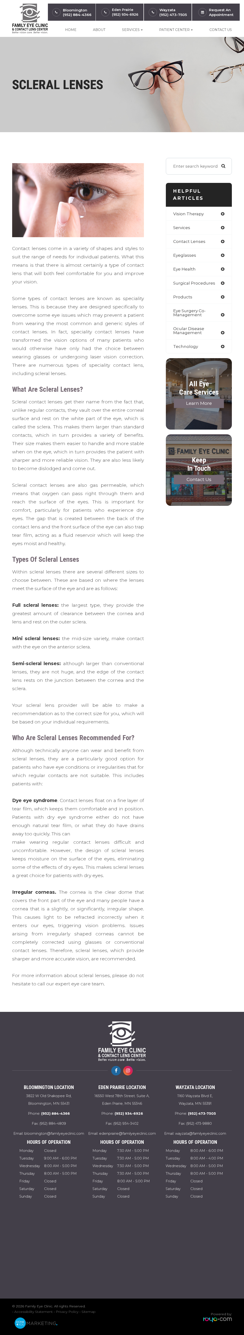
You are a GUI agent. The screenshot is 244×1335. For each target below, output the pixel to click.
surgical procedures (194, 283)
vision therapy (188, 213)
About (99, 30)
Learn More (199, 403)
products (182, 296)
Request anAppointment (221, 12)
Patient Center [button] (174, 30)
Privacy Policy (67, 1312)
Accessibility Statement (33, 1312)
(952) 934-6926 (125, 14)
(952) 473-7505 (173, 14)
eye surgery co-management (189, 312)
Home (70, 30)
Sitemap (88, 1312)
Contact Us (220, 30)
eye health (184, 268)
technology (185, 346)
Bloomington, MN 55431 (48, 1100)
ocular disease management (188, 330)
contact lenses (189, 241)
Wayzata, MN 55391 (195, 1100)
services (181, 227)
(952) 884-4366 (77, 14)
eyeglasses (184, 255)
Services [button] (131, 30)
